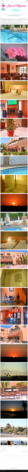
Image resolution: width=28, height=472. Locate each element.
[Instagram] (3, 459)
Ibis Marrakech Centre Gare (16, 18)
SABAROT (4, 451)
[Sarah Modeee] (14, 6)
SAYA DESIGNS (25, 451)
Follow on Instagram (14, 468)
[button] (27, 1)
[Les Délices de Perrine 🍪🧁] (10, 443)
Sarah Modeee (4, 470)
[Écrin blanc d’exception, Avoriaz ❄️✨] (17, 443)
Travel (16, 14)
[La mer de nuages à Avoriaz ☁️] (4, 443)
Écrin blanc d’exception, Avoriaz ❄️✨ (17, 446)
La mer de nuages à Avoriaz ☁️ (4, 446)
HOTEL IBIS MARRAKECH (14, 15)
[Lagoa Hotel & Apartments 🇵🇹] (24, 443)
